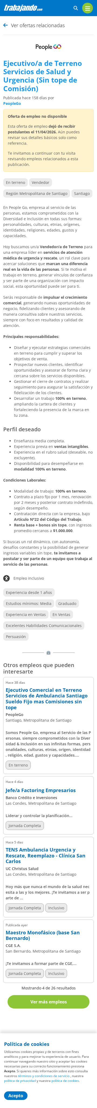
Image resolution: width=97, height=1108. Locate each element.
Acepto (15, 1096)
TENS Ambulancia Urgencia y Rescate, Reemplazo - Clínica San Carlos (45, 855)
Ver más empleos (48, 1002)
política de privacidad (20, 1080)
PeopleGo (12, 103)
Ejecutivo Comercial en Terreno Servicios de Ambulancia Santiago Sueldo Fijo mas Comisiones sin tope (47, 698)
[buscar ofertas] (76, 8)
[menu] (87, 8)
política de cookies (65, 1080)
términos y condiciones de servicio (44, 1076)
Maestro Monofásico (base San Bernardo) (43, 935)
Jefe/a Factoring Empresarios (41, 790)
